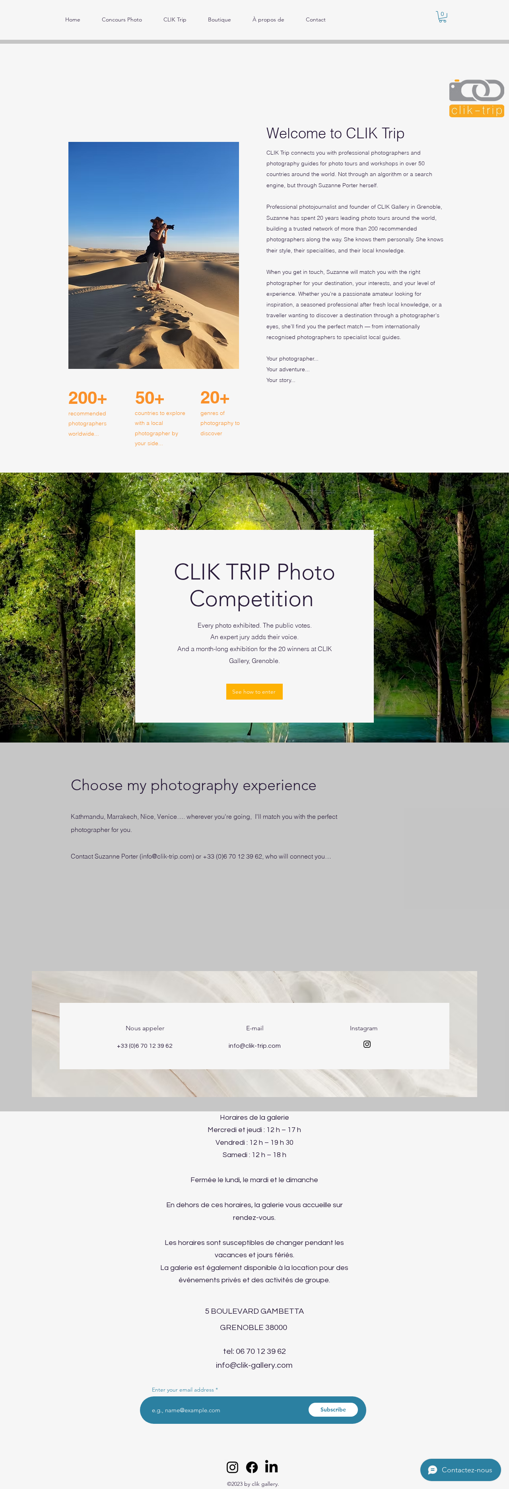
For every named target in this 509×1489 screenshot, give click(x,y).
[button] (442, 17)
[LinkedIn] (271, 1467)
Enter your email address (183, 1389)
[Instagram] (367, 1044)
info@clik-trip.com (167, 856)
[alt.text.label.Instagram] (232, 1467)
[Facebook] (252, 1467)
